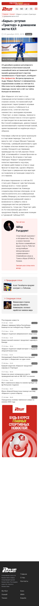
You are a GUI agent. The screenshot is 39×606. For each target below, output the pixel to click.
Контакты (24, 581)
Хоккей (12, 14)
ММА (22, 594)
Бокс (22, 591)
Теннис (4, 598)
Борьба (23, 598)
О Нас (22, 578)
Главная (5, 14)
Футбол (5, 591)
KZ (21, 9)
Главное (23, 574)
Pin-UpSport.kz (8, 78)
